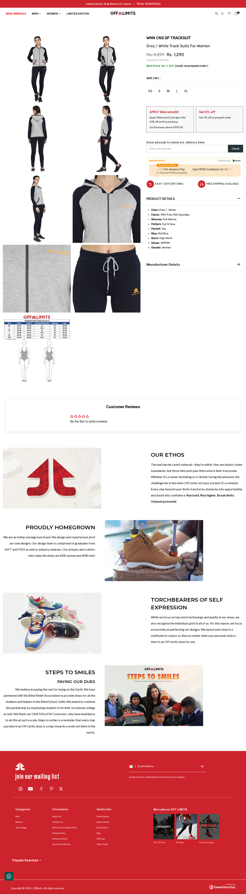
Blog (98, 833)
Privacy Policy (59, 833)
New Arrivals (16, 13)
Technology (21, 827)
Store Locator (103, 822)
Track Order (102, 844)
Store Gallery (102, 816)
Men (35, 13)
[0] (235, 14)
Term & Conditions (61, 844)
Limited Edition (77, 13)
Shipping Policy (60, 839)
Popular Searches (25, 860)
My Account (102, 827)
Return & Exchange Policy (64, 827)
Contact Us (57, 822)
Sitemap (100, 839)
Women (52, 13)
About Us (56, 816)
